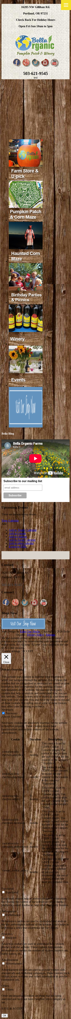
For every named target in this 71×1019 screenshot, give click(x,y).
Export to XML (18, 546)
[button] (4, 523)
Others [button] (5, 985)
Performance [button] (8, 911)
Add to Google (17, 533)
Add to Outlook (18, 536)
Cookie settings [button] (11, 651)
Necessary (12, 713)
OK (4, 1015)
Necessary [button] (7, 709)
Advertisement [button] (9, 959)
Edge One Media (30, 631)
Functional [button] (7, 888)
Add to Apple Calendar (22, 539)
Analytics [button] (6, 934)
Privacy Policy (35, 634)
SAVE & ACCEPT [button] (12, 1008)
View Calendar (10, 520)
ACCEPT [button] (27, 651)
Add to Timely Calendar (23, 530)
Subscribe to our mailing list (22, 481)
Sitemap (50, 634)
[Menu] (66, 5)
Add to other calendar (21, 543)
